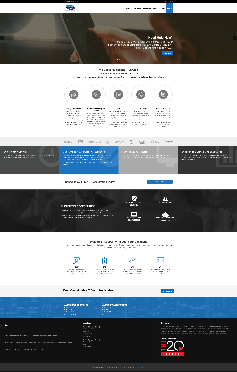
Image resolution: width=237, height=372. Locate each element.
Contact (162, 8)
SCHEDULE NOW (160, 181)
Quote (169, 8)
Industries (147, 8)
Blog (155, 8)
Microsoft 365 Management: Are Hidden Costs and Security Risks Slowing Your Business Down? (38, 343)
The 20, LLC (141, 367)
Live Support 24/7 (167, 2)
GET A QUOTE (167, 291)
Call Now (167, 53)
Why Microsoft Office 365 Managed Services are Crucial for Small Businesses (32, 336)
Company (129, 8)
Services (137, 8)
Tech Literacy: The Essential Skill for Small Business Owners (26, 350)
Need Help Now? (160, 38)
